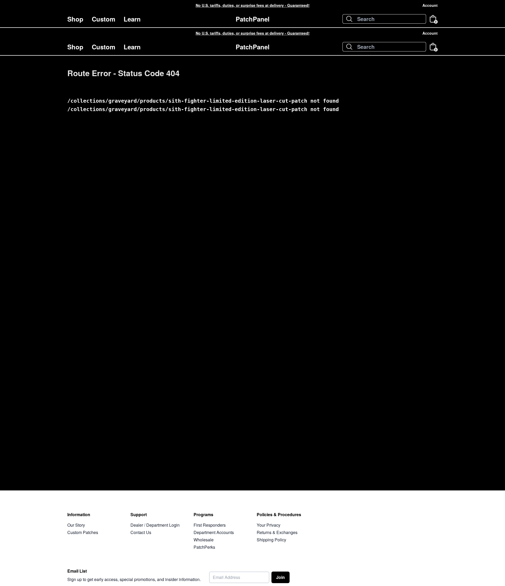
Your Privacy (268, 525)
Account (430, 5)
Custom (103, 18)
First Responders (210, 525)
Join (280, 577)
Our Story (76, 525)
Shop (75, 18)
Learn (132, 18)
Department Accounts (214, 532)
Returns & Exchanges (277, 532)
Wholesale (204, 540)
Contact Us (140, 532)
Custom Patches (82, 532)
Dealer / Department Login (155, 525)
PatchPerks (204, 547)
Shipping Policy (271, 540)
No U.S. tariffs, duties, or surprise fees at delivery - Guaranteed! (253, 5)
